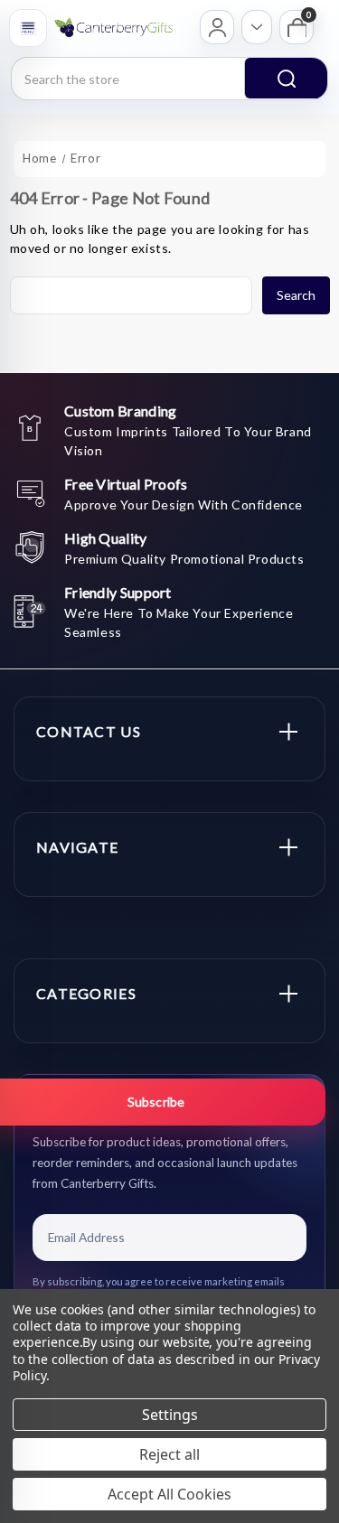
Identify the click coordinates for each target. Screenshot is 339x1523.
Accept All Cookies (169, 1494)
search (285, 78)
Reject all (169, 1454)
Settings (170, 1415)
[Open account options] (256, 27)
